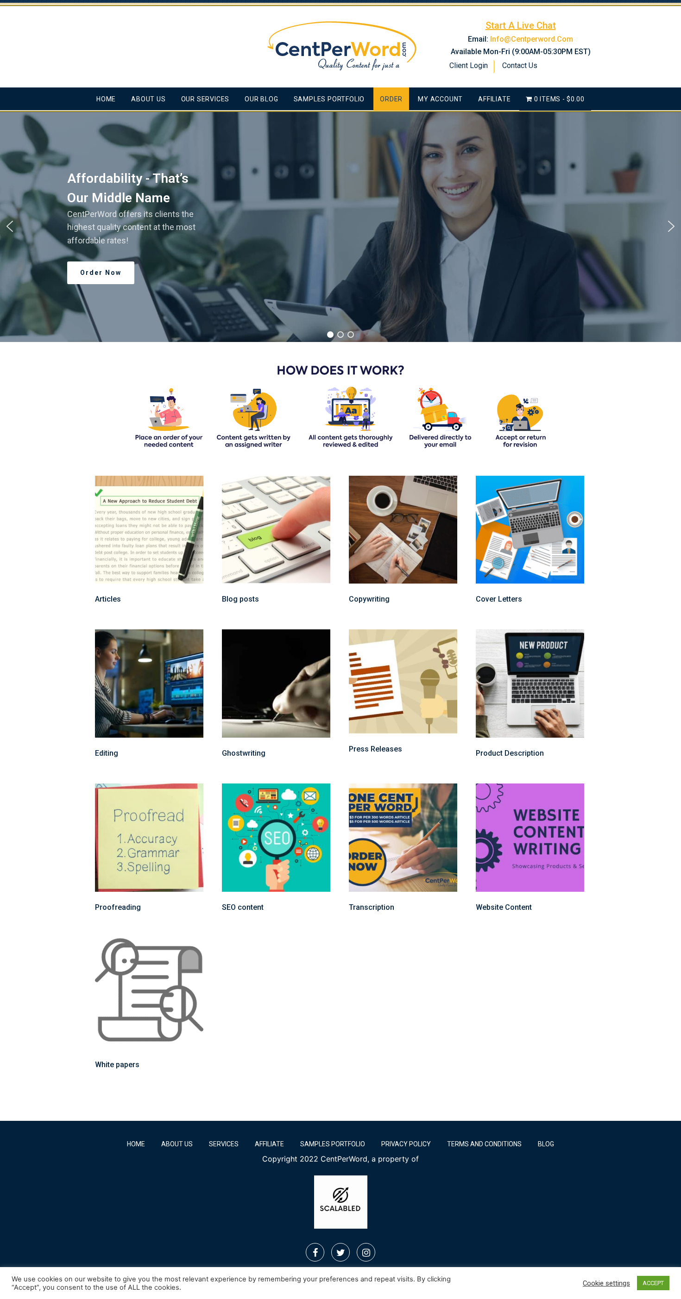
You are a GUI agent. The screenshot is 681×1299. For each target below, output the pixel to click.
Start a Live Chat (521, 25)
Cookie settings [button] (606, 1283)
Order (391, 99)
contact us (519, 65)
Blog (546, 1144)
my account (440, 99)
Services (224, 1144)
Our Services (205, 99)
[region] (340, 226)
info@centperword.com (531, 39)
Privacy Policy (406, 1144)
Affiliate (494, 99)
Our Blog (261, 99)
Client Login (468, 65)
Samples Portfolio (329, 99)
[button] (9, 226)
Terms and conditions (484, 1144)
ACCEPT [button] (653, 1283)
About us (148, 99)
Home (106, 99)
